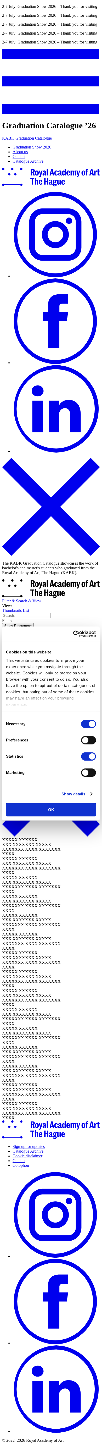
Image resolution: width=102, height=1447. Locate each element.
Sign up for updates (29, 1146)
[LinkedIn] (56, 451)
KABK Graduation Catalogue (27, 138)
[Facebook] (56, 362)
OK (51, 809)
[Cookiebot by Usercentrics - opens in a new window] (73, 633)
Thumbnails (12, 610)
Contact (19, 156)
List (26, 610)
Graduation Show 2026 (32, 147)
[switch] (88, 740)
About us (20, 152)
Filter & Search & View (21, 601)
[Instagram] (56, 276)
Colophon (21, 1165)
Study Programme (18, 626)
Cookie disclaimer (27, 1156)
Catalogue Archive (28, 161)
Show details (73, 794)
